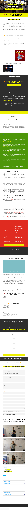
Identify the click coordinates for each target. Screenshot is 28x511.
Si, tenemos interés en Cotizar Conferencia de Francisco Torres (14, 329)
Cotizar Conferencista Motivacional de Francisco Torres (14, 245)
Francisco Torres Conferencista (7, 504)
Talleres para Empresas (6, 496)
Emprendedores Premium (19, 504)
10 (13, 271)
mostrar (7, 508)
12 (14, 271)
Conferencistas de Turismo (6, 481)
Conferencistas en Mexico (6, 467)
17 (17, 271)
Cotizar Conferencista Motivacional (14, 84)
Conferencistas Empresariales (6, 492)
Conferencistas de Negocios (6, 483)
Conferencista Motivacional (6, 490)
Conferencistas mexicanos (6, 479)
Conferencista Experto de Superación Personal (8, 485)
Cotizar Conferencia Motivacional (14, 19)
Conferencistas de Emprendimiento (7, 494)
